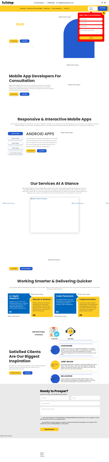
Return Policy (77, 459)
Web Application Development (34, 8)
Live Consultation (26, 268)
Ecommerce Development (28, 451)
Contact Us (13, 449)
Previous (27, 215)
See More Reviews (15, 373)
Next (81, 215)
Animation (47, 8)
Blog (12, 450)
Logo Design (14, 446)
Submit (91, 38)
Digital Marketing (57, 8)
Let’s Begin (14, 268)
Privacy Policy (71, 417)
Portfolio (66, 8)
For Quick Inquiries (39, 3)
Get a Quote (91, 8)
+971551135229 (51, 3)
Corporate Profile (29, 449)
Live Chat (102, 8)
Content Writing (29, 447)
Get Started (14, 41)
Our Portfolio (13, 447)
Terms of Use (61, 417)
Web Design (23, 8)
